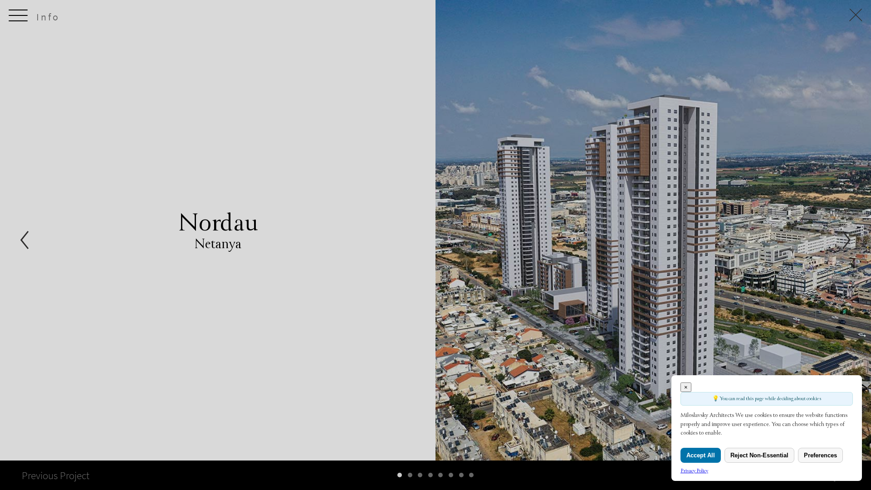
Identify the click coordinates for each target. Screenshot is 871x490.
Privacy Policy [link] (694, 471)
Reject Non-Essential (759, 455)
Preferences (820, 455)
